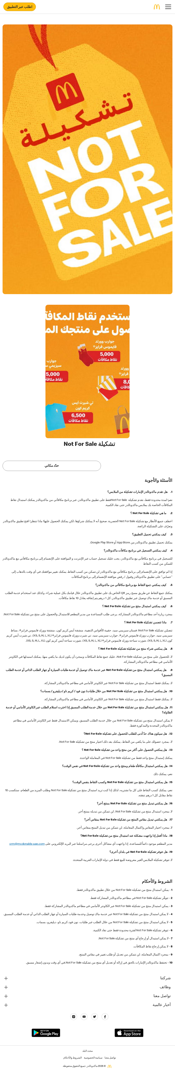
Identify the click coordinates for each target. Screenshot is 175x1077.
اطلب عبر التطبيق (19, 7)
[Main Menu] (168, 7)
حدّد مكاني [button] (52, 466)
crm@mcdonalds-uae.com (27, 844)
